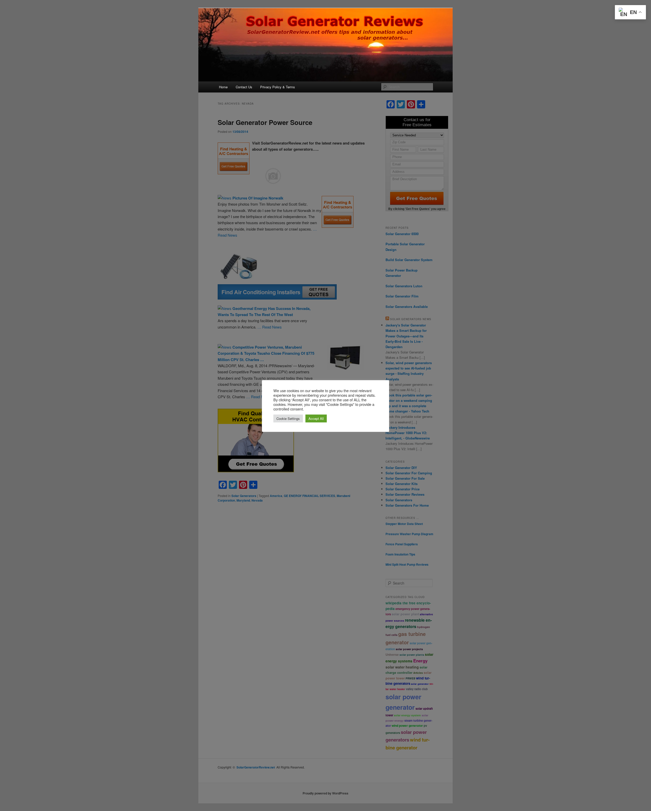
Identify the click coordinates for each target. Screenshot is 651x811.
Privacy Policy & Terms (277, 86)
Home (223, 86)
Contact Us (244, 86)
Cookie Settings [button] (288, 418)
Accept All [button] (316, 418)
